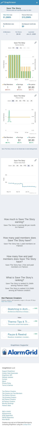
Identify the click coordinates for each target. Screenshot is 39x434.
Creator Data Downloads (10, 373)
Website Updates (7, 377)
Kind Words (6, 419)
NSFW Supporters (8, 417)
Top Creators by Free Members (12, 393)
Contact (4, 379)
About (4, 381)
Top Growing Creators (9, 397)
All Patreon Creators (8, 401)
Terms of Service (7, 385)
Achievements (6, 413)
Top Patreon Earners (8, 395)
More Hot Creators (7, 301)
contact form (27, 424)
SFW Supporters (7, 415)
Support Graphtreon (8, 371)
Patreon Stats (6, 405)
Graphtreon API (7, 375)
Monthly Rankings (8, 403)
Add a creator (6, 411)
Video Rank (6, 15)
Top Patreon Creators (9, 391)
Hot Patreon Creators (9, 399)
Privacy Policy (6, 383)
